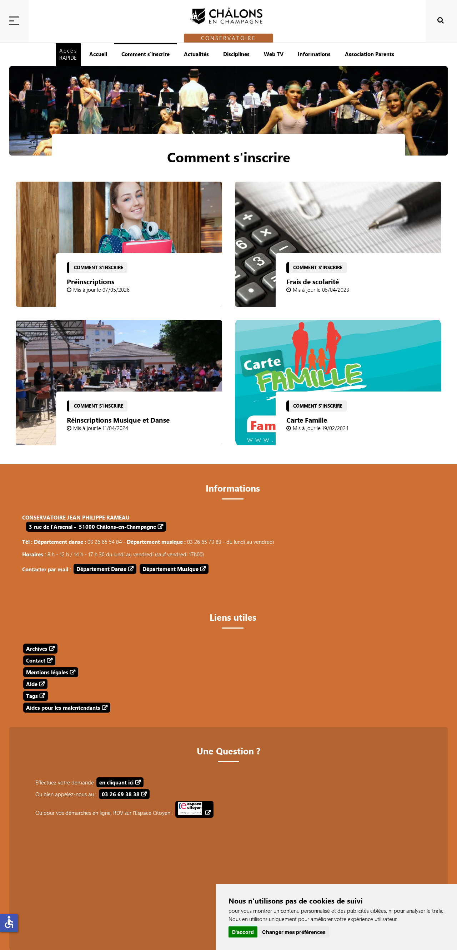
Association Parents (369, 54)
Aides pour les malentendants (63, 707)
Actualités (196, 54)
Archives (36, 648)
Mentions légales (47, 672)
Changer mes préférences (294, 932)
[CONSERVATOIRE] (228, 14)
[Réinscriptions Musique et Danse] (119, 382)
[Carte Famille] (338, 382)
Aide (31, 684)
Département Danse (101, 568)
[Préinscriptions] (119, 244)
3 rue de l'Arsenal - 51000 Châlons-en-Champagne (92, 526)
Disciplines (236, 54)
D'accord (243, 932)
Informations (314, 54)
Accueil (98, 54)
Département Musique (170, 568)
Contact (35, 660)
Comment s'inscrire (145, 54)
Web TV (273, 54)
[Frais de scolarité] (338, 244)
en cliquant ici (116, 782)
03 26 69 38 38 (121, 794)
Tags (32, 695)
